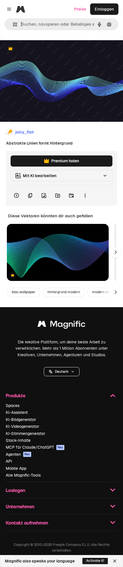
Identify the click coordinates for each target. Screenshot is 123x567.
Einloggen (104, 9)
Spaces (12, 405)
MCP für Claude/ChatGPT (34, 447)
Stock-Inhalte (18, 440)
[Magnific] (61, 325)
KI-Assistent (17, 412)
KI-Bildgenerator (21, 419)
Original (37, 49)
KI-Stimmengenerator (25, 433)
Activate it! (95, 560)
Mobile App (16, 468)
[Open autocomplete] (13, 24)
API (9, 461)
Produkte (15, 395)
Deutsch (61, 371)
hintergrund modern (63, 292)
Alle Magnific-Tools (23, 475)
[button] (62, 371)
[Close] (114, 561)
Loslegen (15, 490)
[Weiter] (115, 252)
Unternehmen (20, 506)
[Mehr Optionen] (85, 195)
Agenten (18, 454)
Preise (80, 9)
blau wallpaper (23, 292)
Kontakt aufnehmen (27, 523)
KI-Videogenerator (22, 426)
